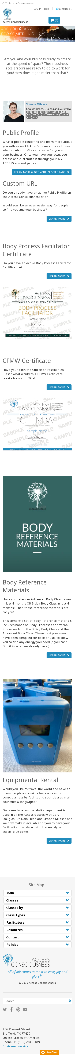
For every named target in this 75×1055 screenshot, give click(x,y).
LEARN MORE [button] (57, 218)
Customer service (15, 1046)
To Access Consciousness (19, 3)
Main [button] (10, 893)
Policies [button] (12, 944)
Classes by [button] (14, 908)
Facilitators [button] (15, 922)
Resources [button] (14, 930)
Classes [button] (12, 900)
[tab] (37, 893)
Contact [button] (12, 937)
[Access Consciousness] (7, 14)
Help (46, 8)
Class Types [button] (15, 915)
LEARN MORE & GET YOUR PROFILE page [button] (39, 172)
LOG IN (38, 8)
